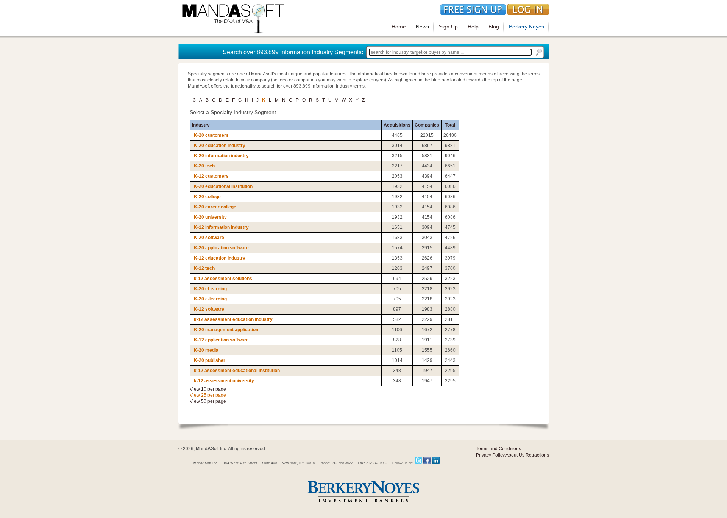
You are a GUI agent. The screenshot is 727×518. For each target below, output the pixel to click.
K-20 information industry (221, 155)
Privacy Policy (490, 455)
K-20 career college (215, 207)
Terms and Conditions (498, 448)
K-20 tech (204, 166)
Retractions (537, 455)
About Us (514, 455)
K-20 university (210, 217)
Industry (201, 125)
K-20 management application (226, 329)
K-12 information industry (221, 227)
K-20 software (209, 237)
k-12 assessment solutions (223, 278)
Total (450, 125)
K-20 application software (221, 247)
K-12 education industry (219, 258)
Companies (427, 125)
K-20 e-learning (210, 299)
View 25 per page (208, 395)
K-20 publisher (209, 360)
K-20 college (207, 196)
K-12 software (209, 309)
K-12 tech (204, 268)
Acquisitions (397, 125)
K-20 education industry (219, 145)
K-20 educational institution (223, 186)
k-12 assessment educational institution (237, 370)
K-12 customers (211, 176)
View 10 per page (208, 389)
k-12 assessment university (224, 380)
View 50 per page (208, 401)
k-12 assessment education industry (233, 319)
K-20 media (206, 350)
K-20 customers (211, 135)
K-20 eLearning (210, 288)
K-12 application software (221, 340)
